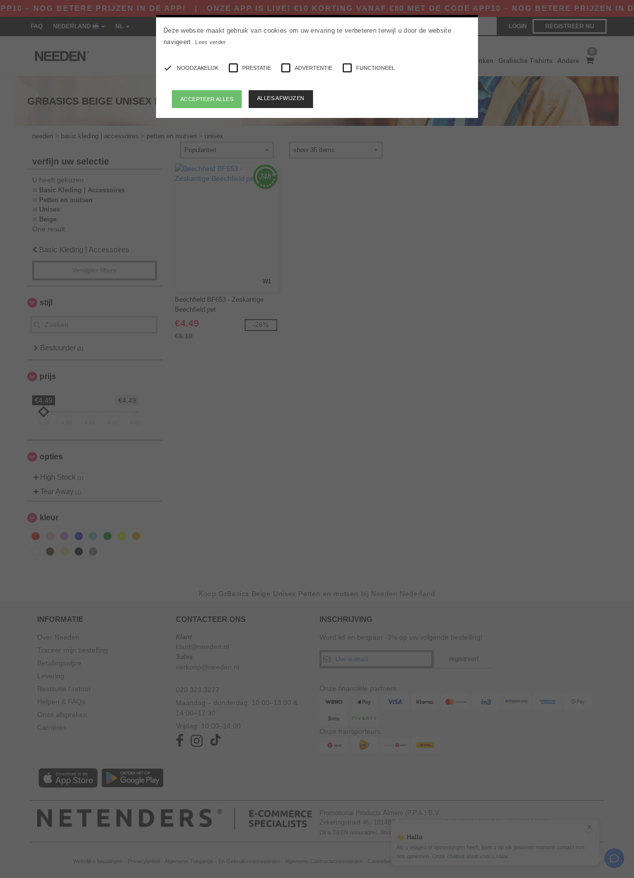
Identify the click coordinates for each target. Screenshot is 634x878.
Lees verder (210, 42)
